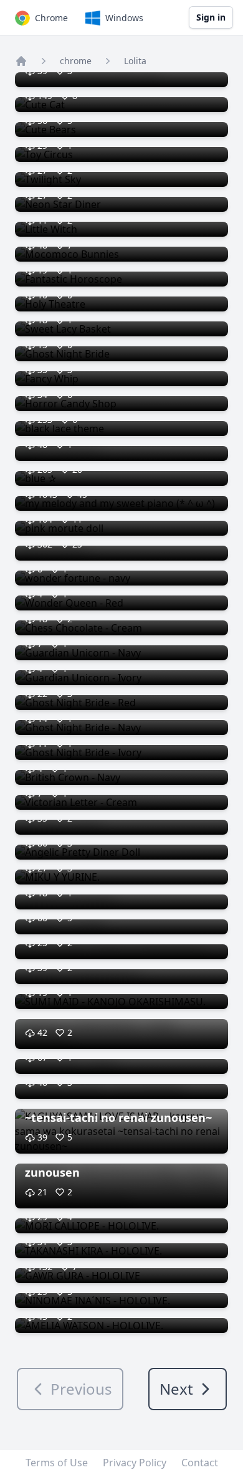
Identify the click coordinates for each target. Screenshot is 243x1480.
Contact (199, 1462)
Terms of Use (57, 1462)
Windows (124, 18)
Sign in (211, 17)
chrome (76, 61)
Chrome (51, 18)
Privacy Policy (134, 1462)
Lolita (135, 61)
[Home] (21, 61)
